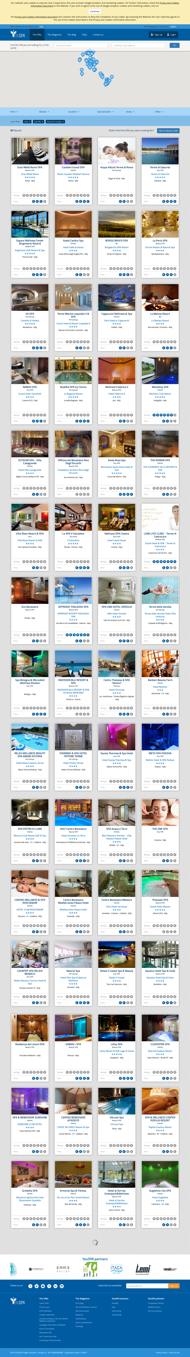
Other (158, 111)
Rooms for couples (54, 122)
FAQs (84, 34)
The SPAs (37, 34)
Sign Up (158, 34)
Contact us (98, 34)
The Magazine (54, 34)
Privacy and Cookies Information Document (36, 16)
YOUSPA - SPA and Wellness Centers (17, 34)
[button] (94, 70)
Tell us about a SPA (168, 130)
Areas (129, 111)
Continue (94, 11)
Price (13, 111)
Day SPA (37, 122)
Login (173, 34)
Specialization (104, 111)
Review (43, 111)
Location (72, 111)
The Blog (71, 34)
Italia (26, 122)
